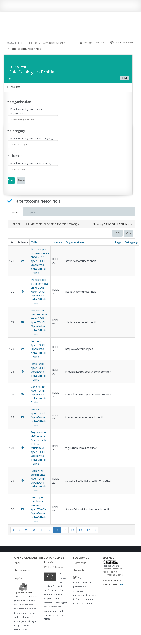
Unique (14, 212)
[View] (22, 261)
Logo (23, 588)
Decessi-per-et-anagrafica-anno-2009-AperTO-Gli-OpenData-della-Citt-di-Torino (40, 291)
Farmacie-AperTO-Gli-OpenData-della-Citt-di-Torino (39, 349)
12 (48, 529)
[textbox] (30, 119)
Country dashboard (123, 42)
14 (64, 529)
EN (121, 584)
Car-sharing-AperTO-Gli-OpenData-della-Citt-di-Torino (39, 394)
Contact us (80, 563)
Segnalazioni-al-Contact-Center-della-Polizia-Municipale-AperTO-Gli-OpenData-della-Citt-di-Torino (39, 447)
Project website (23, 570)
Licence (57, 242)
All (118, 233)
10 (33, 529)
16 (80, 529)
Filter (11, 180)
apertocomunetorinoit (26, 48)
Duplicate (32, 212)
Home (33, 42)
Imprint (19, 578)
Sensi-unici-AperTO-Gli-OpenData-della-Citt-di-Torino (39, 371)
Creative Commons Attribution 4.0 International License (113, 571)
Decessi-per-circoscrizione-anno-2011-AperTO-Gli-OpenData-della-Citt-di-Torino (40, 260)
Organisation (75, 242)
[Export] (128, 233)
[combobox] (33, 119)
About (18, 563)
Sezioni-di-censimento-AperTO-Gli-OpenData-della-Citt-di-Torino (39, 480)
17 (88, 529)
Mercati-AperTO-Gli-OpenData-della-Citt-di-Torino (39, 417)
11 (41, 529)
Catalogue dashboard (93, 42)
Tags (118, 242)
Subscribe (79, 570)
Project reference (54, 567)
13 (56, 529)
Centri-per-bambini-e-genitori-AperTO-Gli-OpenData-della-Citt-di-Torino (39, 509)
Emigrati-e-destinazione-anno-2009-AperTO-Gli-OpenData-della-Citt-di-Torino (39, 322)
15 (72, 529)
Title (34, 242)
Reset (21, 180)
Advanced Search (54, 42)
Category (131, 242)
